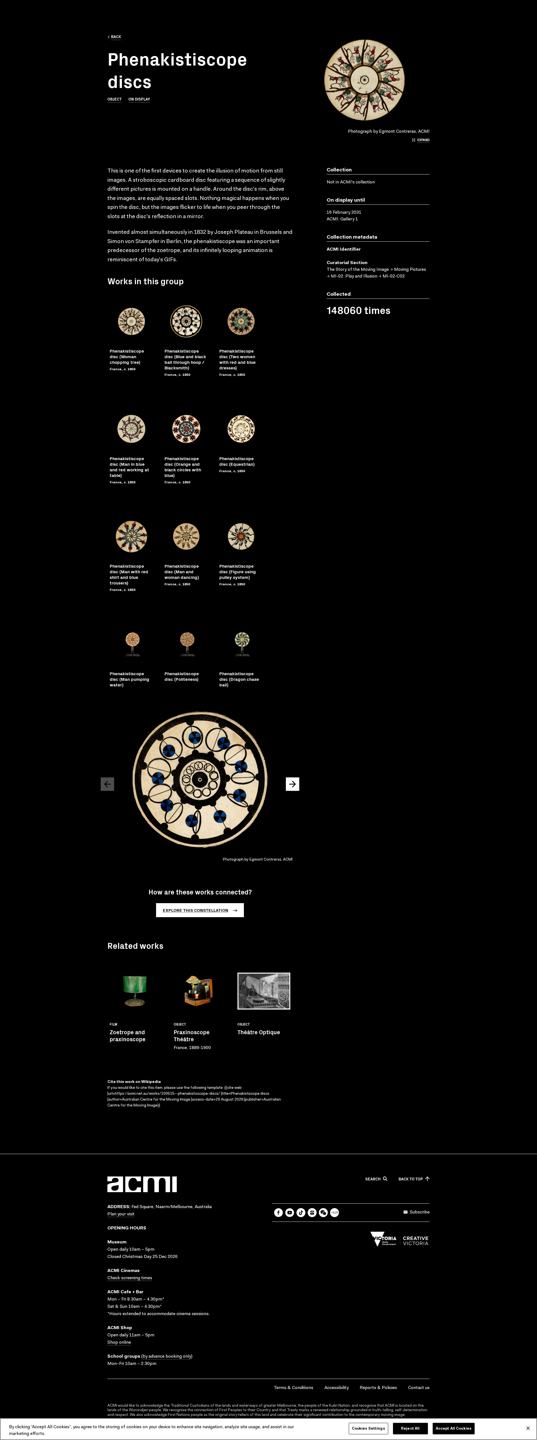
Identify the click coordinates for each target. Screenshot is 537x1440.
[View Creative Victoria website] (399, 1240)
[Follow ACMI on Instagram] (312, 1212)
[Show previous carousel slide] (107, 784)
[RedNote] (334, 1212)
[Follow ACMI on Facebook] (278, 1212)
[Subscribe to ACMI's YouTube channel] (289, 1212)
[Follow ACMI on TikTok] (300, 1212)
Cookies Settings (368, 1428)
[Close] (528, 1428)
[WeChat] (323, 1212)
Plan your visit (121, 1214)
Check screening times (129, 1278)
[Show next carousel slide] (292, 784)
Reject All (410, 1428)
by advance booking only (167, 1356)
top (411, 1179)
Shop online (119, 1342)
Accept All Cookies (454, 1428)
